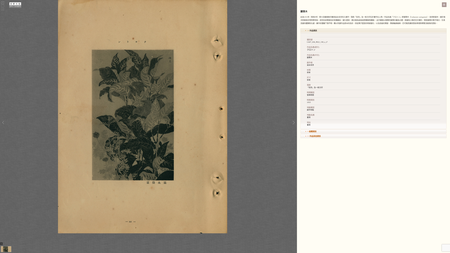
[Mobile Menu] (444, 4)
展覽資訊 (313, 131)
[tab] (373, 30)
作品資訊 (313, 31)
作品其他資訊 (315, 136)
